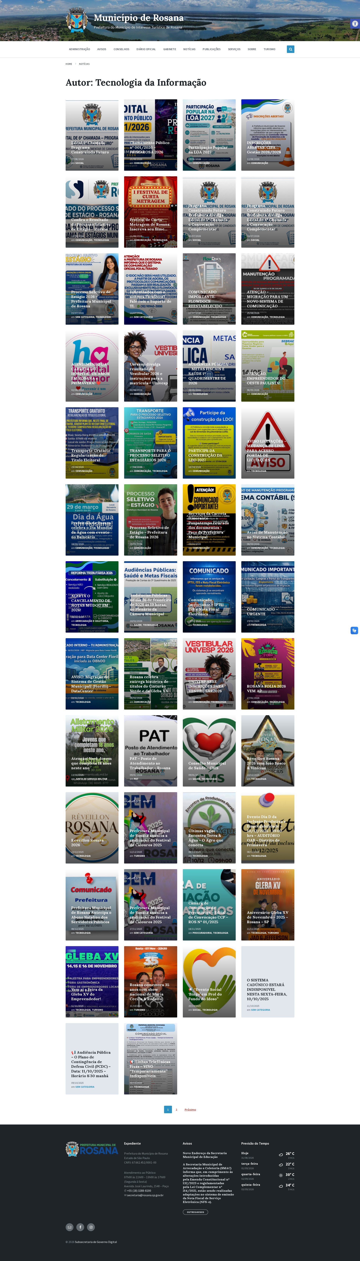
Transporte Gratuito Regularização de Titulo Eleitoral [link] (90, 455)
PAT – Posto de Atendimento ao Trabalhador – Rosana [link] (150, 763)
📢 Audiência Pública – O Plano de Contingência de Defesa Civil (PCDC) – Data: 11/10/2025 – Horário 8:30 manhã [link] (91, 1064)
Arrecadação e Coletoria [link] (91, 621)
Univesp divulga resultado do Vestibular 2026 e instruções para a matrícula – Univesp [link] (149, 373)
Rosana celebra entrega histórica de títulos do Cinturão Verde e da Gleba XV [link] (149, 683)
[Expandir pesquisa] (290, 49)
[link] (355, 24)
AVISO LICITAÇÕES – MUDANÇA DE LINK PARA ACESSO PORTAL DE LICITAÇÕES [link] (266, 450)
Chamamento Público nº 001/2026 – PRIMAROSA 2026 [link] (150, 147)
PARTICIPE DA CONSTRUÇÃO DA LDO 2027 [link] (205, 455)
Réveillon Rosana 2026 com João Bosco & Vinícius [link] (266, 763)
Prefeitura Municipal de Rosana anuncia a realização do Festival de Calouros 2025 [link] (150, 837)
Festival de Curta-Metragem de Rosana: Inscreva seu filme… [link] (150, 224)
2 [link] (176, 1109)
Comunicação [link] (142, 163)
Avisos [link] (101, 49)
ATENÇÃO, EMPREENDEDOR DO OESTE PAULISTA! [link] (266, 378)
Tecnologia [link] (101, 240)
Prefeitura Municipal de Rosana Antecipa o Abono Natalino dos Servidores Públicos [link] (91, 914)
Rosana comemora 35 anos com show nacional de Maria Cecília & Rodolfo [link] (149, 991)
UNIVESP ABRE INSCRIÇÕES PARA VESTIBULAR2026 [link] (206, 686)
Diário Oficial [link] (146, 49)
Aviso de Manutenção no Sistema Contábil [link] (267, 534)
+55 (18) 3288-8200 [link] (139, 1190)
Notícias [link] (189, 49)
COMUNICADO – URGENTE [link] (262, 611)
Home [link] (69, 64)
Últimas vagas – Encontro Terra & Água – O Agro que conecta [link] (205, 837)
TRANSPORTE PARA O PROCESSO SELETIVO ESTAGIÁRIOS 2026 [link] (150, 455)
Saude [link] (138, 625)
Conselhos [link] (121, 49)
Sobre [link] (252, 49)
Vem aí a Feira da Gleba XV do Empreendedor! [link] (87, 994)
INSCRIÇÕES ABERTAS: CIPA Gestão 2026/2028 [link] (264, 147)
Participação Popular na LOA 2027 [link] (208, 149)
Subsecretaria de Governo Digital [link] (96, 1242)
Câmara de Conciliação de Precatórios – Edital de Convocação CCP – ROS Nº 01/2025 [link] (208, 912)
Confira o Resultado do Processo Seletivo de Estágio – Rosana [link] (91, 224)
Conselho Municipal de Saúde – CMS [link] (207, 765)
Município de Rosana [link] (139, 17)
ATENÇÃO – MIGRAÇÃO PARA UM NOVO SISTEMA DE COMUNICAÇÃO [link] (267, 299)
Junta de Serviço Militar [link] (91, 779)
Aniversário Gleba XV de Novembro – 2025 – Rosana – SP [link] (267, 917)
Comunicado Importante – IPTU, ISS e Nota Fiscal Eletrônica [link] (206, 606)
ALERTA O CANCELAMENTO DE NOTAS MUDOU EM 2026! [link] (90, 603)
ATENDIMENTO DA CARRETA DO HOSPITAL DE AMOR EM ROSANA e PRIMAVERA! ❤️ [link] (90, 373)
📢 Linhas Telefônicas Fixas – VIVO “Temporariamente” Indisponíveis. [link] (150, 1068)
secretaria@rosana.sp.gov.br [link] (145, 1195)
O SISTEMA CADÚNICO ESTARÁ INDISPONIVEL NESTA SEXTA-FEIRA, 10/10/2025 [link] (267, 989)
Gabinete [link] (169, 49)
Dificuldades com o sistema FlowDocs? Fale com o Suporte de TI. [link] (150, 299)
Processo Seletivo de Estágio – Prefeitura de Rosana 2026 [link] (149, 532)
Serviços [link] (234, 49)
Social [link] (79, 163)
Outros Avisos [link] (195, 1212)
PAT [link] (136, 779)
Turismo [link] (269, 49)
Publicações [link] (211, 49)
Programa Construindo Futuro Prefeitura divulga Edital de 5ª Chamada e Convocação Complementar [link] (208, 217)
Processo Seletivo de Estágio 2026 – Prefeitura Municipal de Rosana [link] (91, 299)
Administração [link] (79, 49)
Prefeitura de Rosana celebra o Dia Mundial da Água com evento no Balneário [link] (91, 529)
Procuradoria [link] (202, 932)
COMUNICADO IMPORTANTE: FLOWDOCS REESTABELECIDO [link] (205, 299)
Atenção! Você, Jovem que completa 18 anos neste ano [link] (91, 763)
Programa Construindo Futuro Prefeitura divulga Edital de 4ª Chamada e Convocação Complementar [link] (266, 217)
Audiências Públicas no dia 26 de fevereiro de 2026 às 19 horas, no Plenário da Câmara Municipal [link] (150, 604)
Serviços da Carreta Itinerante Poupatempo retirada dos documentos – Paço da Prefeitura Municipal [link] (208, 525)
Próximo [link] (190, 1109)
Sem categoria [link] (84, 317)
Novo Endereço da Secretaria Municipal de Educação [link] (205, 1155)
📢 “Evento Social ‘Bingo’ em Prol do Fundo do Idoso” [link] (205, 994)
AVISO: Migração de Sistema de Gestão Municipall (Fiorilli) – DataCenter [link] (91, 683)
